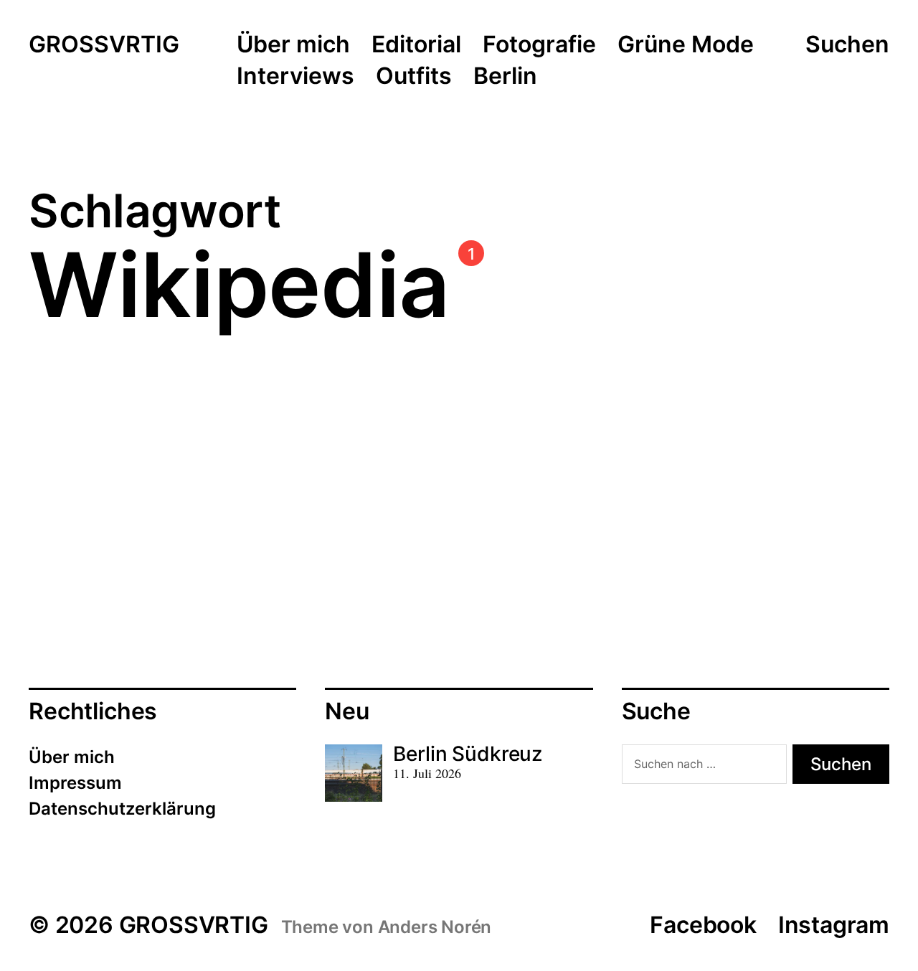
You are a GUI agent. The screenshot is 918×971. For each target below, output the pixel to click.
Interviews (295, 77)
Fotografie (539, 45)
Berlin (505, 77)
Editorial (416, 45)
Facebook (703, 925)
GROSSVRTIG (104, 45)
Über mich (293, 45)
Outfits (414, 77)
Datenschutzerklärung (122, 808)
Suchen (847, 44)
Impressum (75, 782)
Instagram (833, 925)
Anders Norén (435, 926)
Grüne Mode (685, 45)
